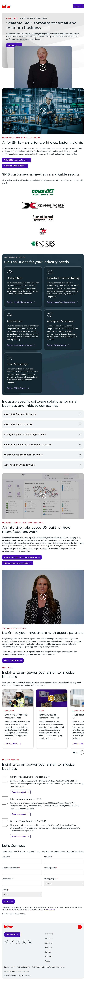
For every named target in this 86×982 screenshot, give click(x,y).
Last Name (48, 857)
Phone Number (7, 879)
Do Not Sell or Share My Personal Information (48, 967)
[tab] (74, 752)
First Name (6, 857)
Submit (7, 901)
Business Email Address (10, 868)
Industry (5, 890)
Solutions (12, 18)
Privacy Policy (50, 910)
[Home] (6, 6)
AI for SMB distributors (14, 166)
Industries (49, 934)
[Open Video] (43, 67)
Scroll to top (80, 927)
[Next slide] (82, 752)
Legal (13, 967)
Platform (48, 947)
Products (48, 938)
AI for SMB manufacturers (15, 160)
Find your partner (12, 661)
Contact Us (11, 935)
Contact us (13, 45)
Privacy (6, 967)
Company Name (50, 868)
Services (48, 952)
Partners (48, 956)
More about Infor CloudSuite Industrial (20, 557)
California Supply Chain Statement (16, 971)
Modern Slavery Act (23, 967)
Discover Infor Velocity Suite (16, 563)
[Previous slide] (70, 752)
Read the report (19, 792)
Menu (76, 6)
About (47, 961)
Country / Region (50, 879)
